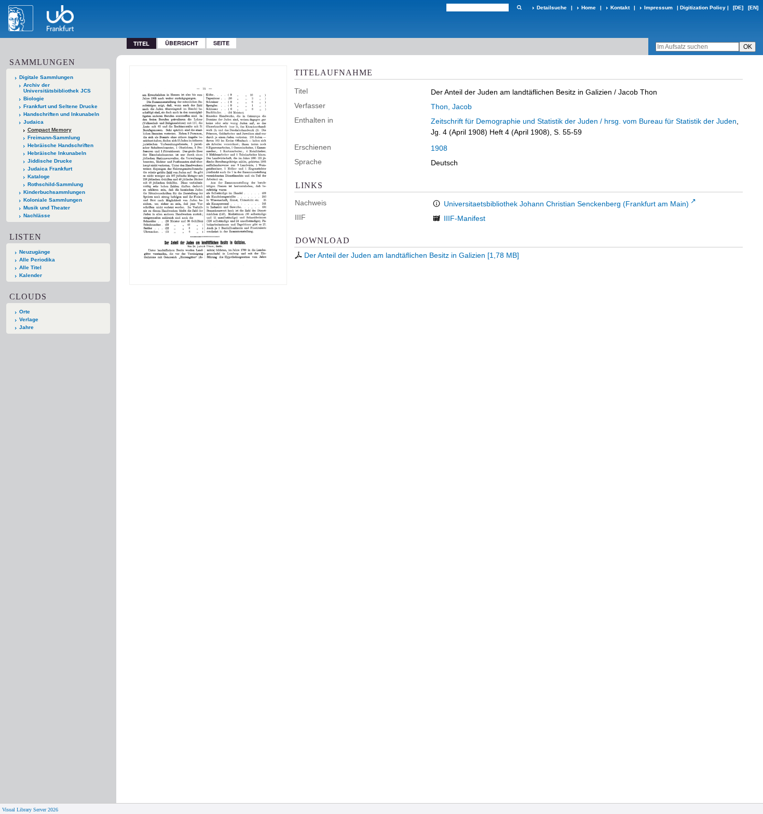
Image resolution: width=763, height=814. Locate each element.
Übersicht (181, 43)
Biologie (33, 98)
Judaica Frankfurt (50, 169)
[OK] (519, 7)
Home (588, 7)
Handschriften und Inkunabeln (61, 114)
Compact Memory (50, 130)
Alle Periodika (37, 259)
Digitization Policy (703, 7)
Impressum (658, 7)
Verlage (28, 319)
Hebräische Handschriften (60, 145)
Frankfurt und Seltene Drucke (60, 106)
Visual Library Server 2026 (30, 809)
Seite (221, 43)
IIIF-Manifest (464, 218)
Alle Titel (30, 267)
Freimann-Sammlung (54, 137)
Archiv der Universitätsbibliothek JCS (57, 88)
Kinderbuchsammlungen (54, 192)
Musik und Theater (46, 208)
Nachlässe (36, 215)
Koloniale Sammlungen (52, 200)
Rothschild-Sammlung (55, 184)
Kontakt (620, 7)
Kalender (30, 275)
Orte (24, 311)
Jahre (26, 327)
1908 (439, 148)
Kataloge (39, 176)
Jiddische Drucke (50, 161)
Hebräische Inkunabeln (57, 153)
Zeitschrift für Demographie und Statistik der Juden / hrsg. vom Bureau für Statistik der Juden (584, 121)
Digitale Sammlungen (46, 77)
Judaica (33, 122)
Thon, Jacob (451, 106)
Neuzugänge (34, 252)
